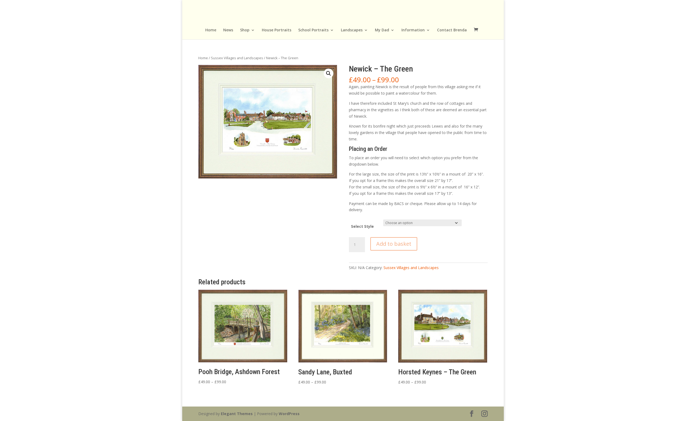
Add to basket (393, 243)
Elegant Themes (237, 413)
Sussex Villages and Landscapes (237, 57)
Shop (244, 30)
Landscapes (352, 30)
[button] (328, 73)
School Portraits (313, 30)
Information (413, 30)
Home (210, 30)
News (228, 30)
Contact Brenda (452, 30)
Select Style (362, 226)
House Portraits (276, 30)
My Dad (382, 30)
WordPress (289, 413)
